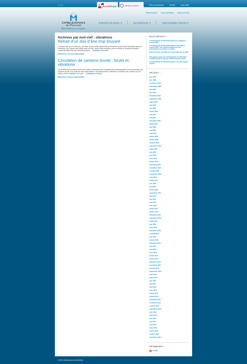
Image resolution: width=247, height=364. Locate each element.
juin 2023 (152, 92)
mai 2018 (152, 186)
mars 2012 (153, 328)
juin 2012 (152, 318)
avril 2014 (152, 249)
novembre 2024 (155, 83)
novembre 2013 (155, 265)
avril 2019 (152, 155)
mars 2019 (153, 158)
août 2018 (153, 177)
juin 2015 (152, 237)
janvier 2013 (153, 296)
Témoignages (151, 13)
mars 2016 (153, 227)
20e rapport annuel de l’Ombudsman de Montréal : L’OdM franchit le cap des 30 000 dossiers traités (168, 57)
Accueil (60, 5)
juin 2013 (152, 281)
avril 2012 (152, 325)
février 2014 (153, 255)
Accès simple (107, 6)
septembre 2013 (155, 271)
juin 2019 (152, 152)
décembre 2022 (155, 96)
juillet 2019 (153, 149)
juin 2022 (152, 105)
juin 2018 (152, 183)
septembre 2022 (155, 99)
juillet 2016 (153, 221)
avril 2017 (152, 202)
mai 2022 (152, 108)
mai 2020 (152, 130)
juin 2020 (152, 127)
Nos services (140, 23)
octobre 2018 (154, 171)
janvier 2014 (153, 259)
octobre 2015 (154, 234)
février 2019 (153, 161)
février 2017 (153, 208)
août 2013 (153, 274)
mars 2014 (153, 252)
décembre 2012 (155, 299)
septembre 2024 (155, 86)
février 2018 (153, 190)
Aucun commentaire (76, 54)
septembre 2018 (155, 174)
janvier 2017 (153, 212)
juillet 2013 (153, 277)
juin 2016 (152, 224)
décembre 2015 (155, 230)
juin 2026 (152, 77)
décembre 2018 (155, 165)
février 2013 (153, 293)
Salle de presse (167, 13)
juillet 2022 (153, 102)
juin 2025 (152, 80)
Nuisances (62, 54)
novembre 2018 (155, 168)
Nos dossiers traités (174, 23)
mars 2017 (153, 205)
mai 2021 (152, 117)
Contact (172, 5)
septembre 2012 (155, 309)
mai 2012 (152, 321)
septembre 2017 (155, 193)
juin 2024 (152, 89)
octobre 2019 (154, 143)
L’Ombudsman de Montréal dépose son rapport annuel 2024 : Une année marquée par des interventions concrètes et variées (167, 47)
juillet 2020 (153, 124)
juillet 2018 (153, 180)
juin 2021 (152, 114)
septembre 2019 (155, 146)
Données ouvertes (132, 6)
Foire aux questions (156, 5)
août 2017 (153, 196)
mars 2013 (153, 290)
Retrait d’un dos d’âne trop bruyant (89, 41)
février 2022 (153, 111)
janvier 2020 (153, 139)
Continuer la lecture (100, 50)
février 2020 (153, 136)
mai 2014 (152, 246)
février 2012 (153, 331)
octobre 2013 (154, 268)
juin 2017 (152, 199)
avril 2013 (152, 287)
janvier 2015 (153, 240)
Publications (183, 13)
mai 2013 (152, 284)
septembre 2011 (155, 337)
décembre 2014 (155, 243)
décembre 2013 (155, 262)
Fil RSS (155, 350)
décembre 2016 (155, 215)
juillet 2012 (153, 315)
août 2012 (153, 312)
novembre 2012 (155, 303)
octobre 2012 (154, 306)
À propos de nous (108, 23)
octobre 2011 (154, 334)
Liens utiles (185, 5)
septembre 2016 (155, 218)
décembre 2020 (155, 121)
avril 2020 (152, 133)
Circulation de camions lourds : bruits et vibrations (93, 62)
